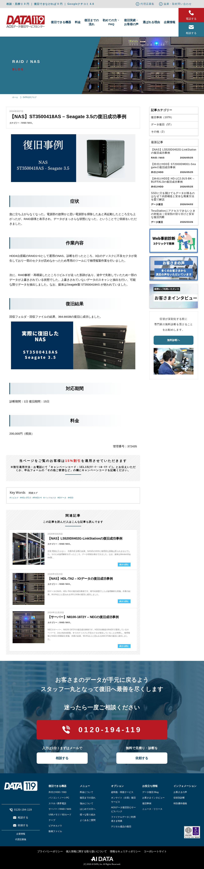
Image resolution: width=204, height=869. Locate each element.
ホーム (15, 97)
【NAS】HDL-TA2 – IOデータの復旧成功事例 (80, 578)
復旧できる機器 (61, 22)
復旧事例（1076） (162, 117)
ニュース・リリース (152, 809)
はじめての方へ (87, 809)
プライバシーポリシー (50, 851)
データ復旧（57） (162, 124)
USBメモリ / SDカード (60, 814)
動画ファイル (55, 831)
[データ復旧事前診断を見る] (173, 241)
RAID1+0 (38, 498)
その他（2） (158, 131)
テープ (52, 820)
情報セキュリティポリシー (125, 851)
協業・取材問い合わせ (178, 4)
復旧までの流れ (91, 22)
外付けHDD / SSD (57, 792)
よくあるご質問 (87, 820)
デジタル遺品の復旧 (121, 826)
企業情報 (169, 22)
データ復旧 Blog (150, 792)
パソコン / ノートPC (59, 797)
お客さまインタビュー (153, 797)
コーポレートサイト (155, 851)
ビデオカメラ (55, 825)
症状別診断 (179, 797)
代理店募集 (147, 4)
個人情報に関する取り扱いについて (86, 851)
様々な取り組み (87, 814)
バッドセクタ (50, 498)
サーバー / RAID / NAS (60, 809)
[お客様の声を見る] (173, 268)
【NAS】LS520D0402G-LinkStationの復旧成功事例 (85, 538)
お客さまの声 (180, 792)
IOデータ (62, 498)
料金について (86, 792)
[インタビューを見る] (173, 296)
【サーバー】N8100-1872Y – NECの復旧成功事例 (83, 617)
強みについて (86, 803)
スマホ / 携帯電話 (57, 803)
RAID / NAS (26, 123)
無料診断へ (173, 340)
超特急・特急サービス (122, 792)
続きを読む (124, 564)
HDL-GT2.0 (26, 498)
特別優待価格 (180, 803)
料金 (78, 22)
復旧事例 (146, 803)
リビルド (14, 498)
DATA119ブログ (29, 97)
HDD (71, 498)
